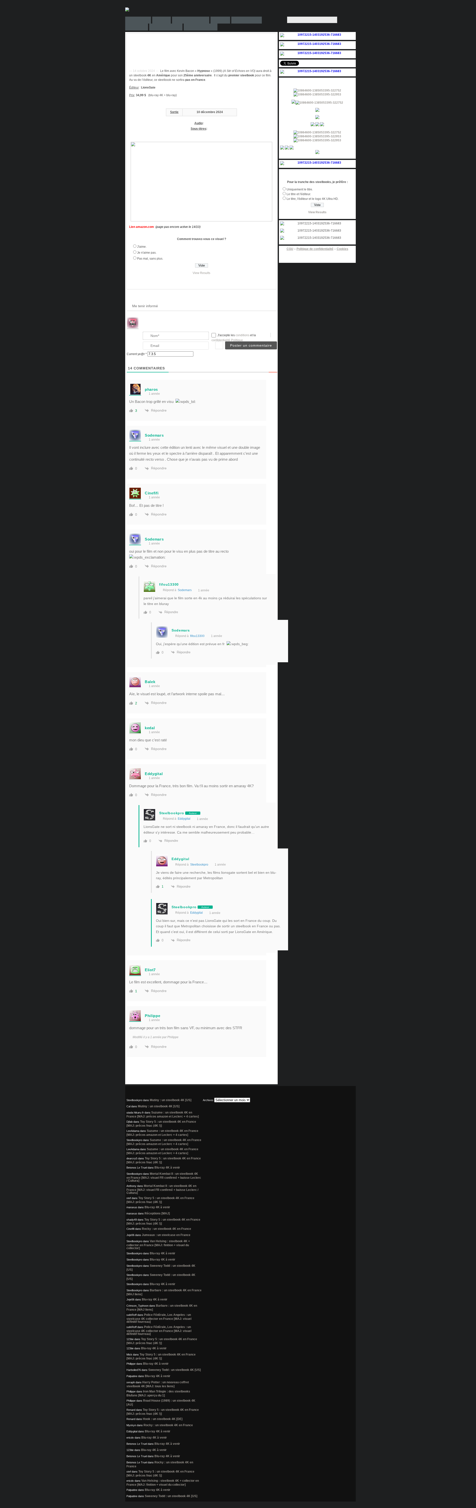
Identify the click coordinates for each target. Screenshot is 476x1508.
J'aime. (142, 246)
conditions (243, 335)
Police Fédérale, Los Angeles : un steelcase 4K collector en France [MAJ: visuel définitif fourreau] (158, 1318)
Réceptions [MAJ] (157, 1213)
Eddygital (184, 818)
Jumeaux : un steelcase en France (166, 1235)
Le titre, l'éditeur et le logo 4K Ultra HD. (313, 199)
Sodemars (185, 590)
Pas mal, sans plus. (150, 258)
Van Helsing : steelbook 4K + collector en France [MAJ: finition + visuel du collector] (158, 1244)
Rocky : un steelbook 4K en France (166, 1229)
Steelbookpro (199, 864)
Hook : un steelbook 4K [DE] (162, 1419)
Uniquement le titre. (300, 189)
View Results (201, 273)
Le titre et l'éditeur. (299, 194)
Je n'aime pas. (146, 252)
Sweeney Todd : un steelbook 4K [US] (174, 1370)
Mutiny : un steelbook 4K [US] (170, 1100)
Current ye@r (137, 354)
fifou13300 (197, 636)
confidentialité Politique (227, 340)
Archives (208, 1100)
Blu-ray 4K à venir (167, 1167)
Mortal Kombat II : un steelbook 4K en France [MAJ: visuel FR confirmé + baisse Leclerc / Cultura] (163, 1177)
